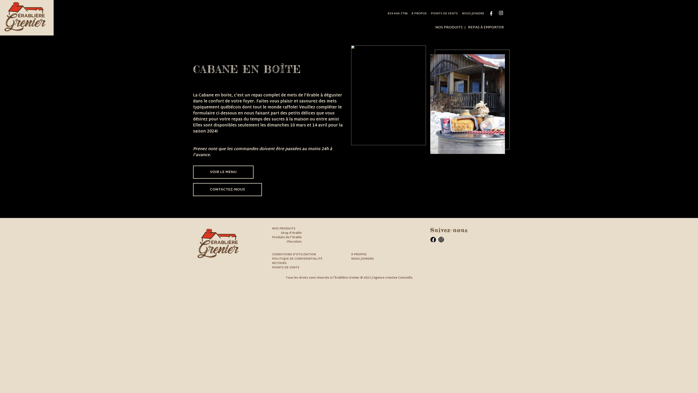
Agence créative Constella (392, 278)
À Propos (419, 13)
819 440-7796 (398, 13)
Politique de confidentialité (297, 259)
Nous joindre (473, 13)
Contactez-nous (227, 189)
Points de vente (444, 13)
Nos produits (449, 27)
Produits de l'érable (287, 237)
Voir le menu (223, 172)
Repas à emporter (486, 27)
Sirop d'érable (291, 233)
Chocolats (294, 242)
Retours (279, 263)
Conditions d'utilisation (294, 254)
